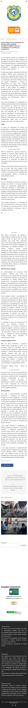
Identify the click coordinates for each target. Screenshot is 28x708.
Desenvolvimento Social (12, 51)
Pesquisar (3, 543)
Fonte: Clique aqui (6, 460)
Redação (4, 51)
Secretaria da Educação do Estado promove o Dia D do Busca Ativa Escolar (13, 487)
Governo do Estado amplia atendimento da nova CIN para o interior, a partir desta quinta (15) (15, 476)
